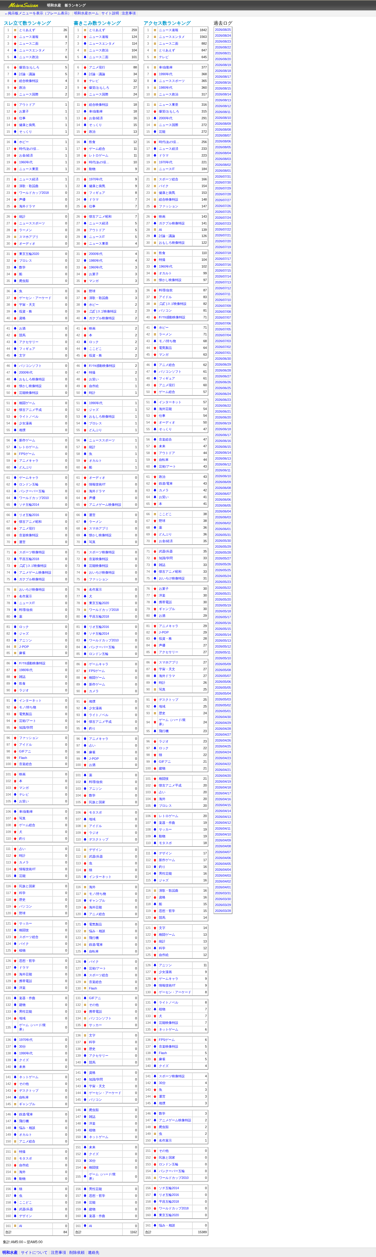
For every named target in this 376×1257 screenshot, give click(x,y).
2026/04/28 (223, 728)
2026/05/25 (223, 570)
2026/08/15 (223, 88)
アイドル (25, 744)
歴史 (22, 899)
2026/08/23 (223, 41)
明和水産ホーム (86, 13)
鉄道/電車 (26, 1114)
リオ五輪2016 (29, 515)
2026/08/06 (223, 141)
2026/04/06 (223, 858)
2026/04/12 (223, 822)
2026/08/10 (223, 118)
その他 (24, 1083)
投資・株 (25, 311)
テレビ (24, 794)
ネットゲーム (28, 1077)
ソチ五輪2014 (29, 504)
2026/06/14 (223, 452)
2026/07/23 (223, 223)
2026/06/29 (223, 364)
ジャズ (24, 633)
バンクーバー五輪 (32, 491)
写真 (22, 818)
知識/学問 (26, 727)
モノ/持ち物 (27, 707)
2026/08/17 (223, 76)
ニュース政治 (28, 57)
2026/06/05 (223, 505)
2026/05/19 (223, 605)
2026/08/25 (223, 29)
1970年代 (26, 1039)
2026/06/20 (223, 417)
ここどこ (25, 1202)
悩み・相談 (27, 1128)
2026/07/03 (223, 341)
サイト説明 (110, 13)
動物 (22, 1178)
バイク (24, 943)
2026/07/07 (223, 317)
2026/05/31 (223, 535)
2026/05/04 (223, 693)
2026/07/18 (223, 253)
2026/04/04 (223, 869)
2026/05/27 (223, 558)
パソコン (25, 906)
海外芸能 (25, 974)
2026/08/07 (223, 135)
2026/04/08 (223, 846)
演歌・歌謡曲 (28, 186)
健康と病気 (27, 125)
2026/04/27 (223, 734)
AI (20, 1226)
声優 (22, 199)
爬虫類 (24, 281)
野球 (22, 913)
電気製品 (25, 714)
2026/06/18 (223, 429)
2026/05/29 (223, 546)
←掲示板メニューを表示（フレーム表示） (37, 13)
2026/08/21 (223, 53)
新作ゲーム (27, 440)
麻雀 (22, 653)
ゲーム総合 (27, 825)
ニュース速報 (28, 36)
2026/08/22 (223, 47)
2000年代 (26, 372)
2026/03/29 (223, 905)
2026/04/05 (223, 864)
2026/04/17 (223, 793)
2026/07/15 (223, 270)
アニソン (25, 640)
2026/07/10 (223, 300)
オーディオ (27, 243)
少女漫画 (25, 423)
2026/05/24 (223, 576)
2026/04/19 (223, 781)
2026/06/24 (223, 394)
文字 (22, 355)
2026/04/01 (223, 887)
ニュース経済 (28, 179)
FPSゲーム (27, 454)
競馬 (22, 335)
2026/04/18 (223, 787)
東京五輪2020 (29, 254)
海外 (22, 1172)
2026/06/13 (223, 458)
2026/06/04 (223, 511)
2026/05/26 (223, 564)
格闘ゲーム (27, 403)
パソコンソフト (30, 365)
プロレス (25, 260)
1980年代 (26, 670)
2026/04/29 (223, 723)
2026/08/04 (223, 153)
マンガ (24, 787)
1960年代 (26, 162)
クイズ (24, 1060)
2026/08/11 (223, 112)
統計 (22, 216)
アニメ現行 (27, 528)
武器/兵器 (26, 1209)
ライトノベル (28, 416)
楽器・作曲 (27, 998)
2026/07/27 (223, 200)
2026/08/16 (223, 82)
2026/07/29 (223, 188)
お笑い (24, 801)
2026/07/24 (223, 217)
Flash (23, 757)
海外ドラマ (27, 206)
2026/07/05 (223, 329)
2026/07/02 (223, 347)
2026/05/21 (223, 593)
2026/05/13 (223, 640)
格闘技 (24, 930)
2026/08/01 (223, 170)
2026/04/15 (223, 805)
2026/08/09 (223, 123)
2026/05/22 (223, 587)
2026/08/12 (223, 106)
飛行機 (24, 1121)
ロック (24, 626)
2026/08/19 (223, 65)
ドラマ (24, 967)
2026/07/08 (223, 311)
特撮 (22, 1151)
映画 (22, 774)
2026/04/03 (223, 875)
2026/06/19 (223, 423)
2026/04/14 (223, 811)
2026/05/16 (223, 623)
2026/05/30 (223, 540)
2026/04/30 (223, 717)
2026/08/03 (223, 159)
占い (22, 849)
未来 (22, 1066)
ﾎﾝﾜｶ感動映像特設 (32, 663)
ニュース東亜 (28, 169)
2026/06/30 (223, 358)
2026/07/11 (223, 294)
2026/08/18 (223, 71)
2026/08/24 (223, 35)
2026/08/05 (223, 147)
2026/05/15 (223, 629)
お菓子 (24, 111)
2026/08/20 (223, 59)
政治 (22, 87)
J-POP (24, 646)
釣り (22, 838)
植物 (22, 950)
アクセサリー (28, 342)
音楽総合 (25, 764)
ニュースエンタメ (32, 50)
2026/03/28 (223, 910)
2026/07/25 (223, 212)
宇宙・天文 (27, 304)
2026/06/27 (223, 376)
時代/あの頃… (29, 148)
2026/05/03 (223, 699)
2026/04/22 (223, 764)
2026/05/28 (223, 552)
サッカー (25, 923)
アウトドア (27, 104)
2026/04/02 (223, 881)
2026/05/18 (223, 611)
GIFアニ (25, 751)
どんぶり (25, 467)
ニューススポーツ (32, 223)
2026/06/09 (223, 482)
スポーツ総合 (28, 937)
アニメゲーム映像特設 (35, 572)
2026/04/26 (223, 740)
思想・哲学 (27, 960)
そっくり (25, 131)
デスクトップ (28, 1090)
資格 (22, 318)
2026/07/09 (223, 305)
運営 (22, 542)
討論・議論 (27, 74)
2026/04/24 (223, 752)
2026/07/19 (223, 247)
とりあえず (27, 30)
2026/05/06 (223, 681)
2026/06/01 (223, 529)
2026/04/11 (223, 828)
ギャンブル (27, 1104)
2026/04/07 (223, 852)
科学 (22, 893)
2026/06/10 (223, 476)
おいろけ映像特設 (32, 589)
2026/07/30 (223, 182)
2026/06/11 (223, 470)
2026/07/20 (223, 241)
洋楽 (22, 987)
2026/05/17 (223, 617)
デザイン (25, 1216)
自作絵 (24, 1165)
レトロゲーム (28, 447)
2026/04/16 (223, 799)
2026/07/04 (223, 335)
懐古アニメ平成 (30, 409)
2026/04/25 (223, 746)
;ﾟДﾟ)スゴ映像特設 (33, 565)
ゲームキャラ (28, 477)
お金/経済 (26, 155)
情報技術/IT (27, 869)
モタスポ (25, 1158)
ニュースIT (27, 603)
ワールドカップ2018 (34, 192)
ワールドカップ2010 (34, 498)
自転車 (24, 1097)
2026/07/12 (223, 288)
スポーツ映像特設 (32, 552)
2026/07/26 (223, 206)
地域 (22, 1018)
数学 (22, 267)
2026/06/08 (223, 488)
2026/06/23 (223, 399)
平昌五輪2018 (29, 559)
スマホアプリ (28, 236)
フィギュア (27, 348)
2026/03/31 (223, 893)
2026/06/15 (223, 446)
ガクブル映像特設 (32, 579)
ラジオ (24, 690)
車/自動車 (26, 811)
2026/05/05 (223, 687)
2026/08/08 (223, 129)
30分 (22, 1046)
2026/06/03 (223, 517)
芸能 (22, 876)
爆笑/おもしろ (29, 67)
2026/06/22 (223, 405)
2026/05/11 (223, 652)
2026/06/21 (223, 411)
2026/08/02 (223, 165)
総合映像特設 (28, 81)
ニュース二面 (28, 43)
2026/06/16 (223, 441)
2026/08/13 (223, 100)
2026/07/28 (223, 194)
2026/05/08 (223, 670)
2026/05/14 (223, 634)
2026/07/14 (223, 276)
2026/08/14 (223, 94)
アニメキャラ (28, 460)
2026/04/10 (223, 834)
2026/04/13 (223, 817)
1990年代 (26, 1053)
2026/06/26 (223, 382)
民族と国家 (27, 886)
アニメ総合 (27, 1141)
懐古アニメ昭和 (30, 521)
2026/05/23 (223, 582)
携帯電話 (25, 981)
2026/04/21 (223, 770)
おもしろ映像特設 (32, 379)
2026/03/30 (223, 899)
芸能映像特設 (28, 392)
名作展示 (25, 596)
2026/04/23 (223, 758)
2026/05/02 (223, 705)
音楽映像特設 (28, 535)
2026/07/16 (223, 264)
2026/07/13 (223, 282)
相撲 (22, 430)
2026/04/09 (223, 840)
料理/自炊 (26, 609)
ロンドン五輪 (28, 484)
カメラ (24, 862)
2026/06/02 (223, 523)
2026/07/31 (223, 176)
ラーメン (25, 230)
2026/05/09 (223, 664)
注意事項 (129, 13)
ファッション (28, 738)
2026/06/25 (223, 388)
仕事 (22, 118)
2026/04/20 (223, 775)
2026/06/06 (223, 499)
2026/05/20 (223, 599)
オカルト (25, 1134)
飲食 (22, 683)
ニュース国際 (28, 94)
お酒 (22, 328)
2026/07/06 (223, 323)
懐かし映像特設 (30, 386)
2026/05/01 (223, 711)
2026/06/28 (223, 370)
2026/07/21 (223, 235)
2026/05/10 (223, 658)
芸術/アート (27, 720)
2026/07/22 (223, 229)
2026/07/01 (223, 352)
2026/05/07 (223, 676)
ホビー (24, 142)
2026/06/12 (223, 464)
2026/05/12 (223, 646)
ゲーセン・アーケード (35, 298)
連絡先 (93, 1252)
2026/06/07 (223, 493)
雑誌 (22, 676)
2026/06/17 (223, 435)
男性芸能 (25, 1011)
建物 (22, 1004)
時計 (22, 855)
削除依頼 (77, 1252)
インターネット (30, 700)
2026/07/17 (223, 259)
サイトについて (34, 1252)
